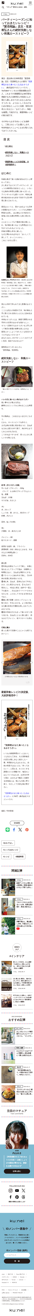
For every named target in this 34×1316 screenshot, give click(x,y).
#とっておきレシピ (10, 850)
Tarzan (14, 1279)
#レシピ (6, 857)
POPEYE (14, 1282)
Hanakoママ (5, 1282)
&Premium (5, 1279)
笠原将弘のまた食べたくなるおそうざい (16, 84)
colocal (21, 1279)
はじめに (9, 146)
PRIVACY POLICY (18, 1293)
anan (3, 1274)
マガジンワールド (13, 1290)
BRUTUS (10, 1274)
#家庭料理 (19, 857)
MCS (3, 1290)
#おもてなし (8, 843)
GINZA (15, 1277)
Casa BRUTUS (20, 1274)
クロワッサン (6, 1277)
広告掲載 (23, 1290)
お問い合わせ (6, 1293)
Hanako (22, 1277)
